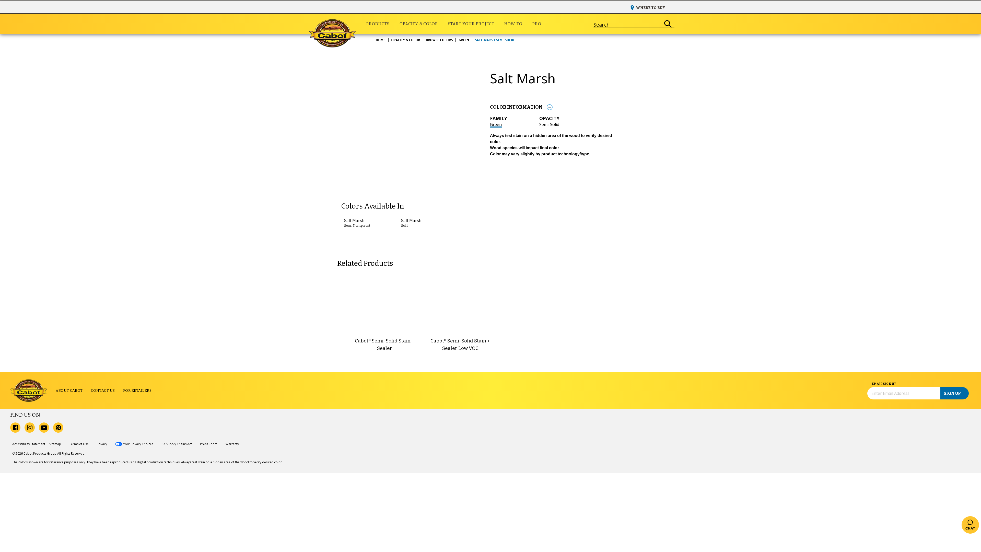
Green (496, 124)
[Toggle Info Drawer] (549, 107)
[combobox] (627, 24)
